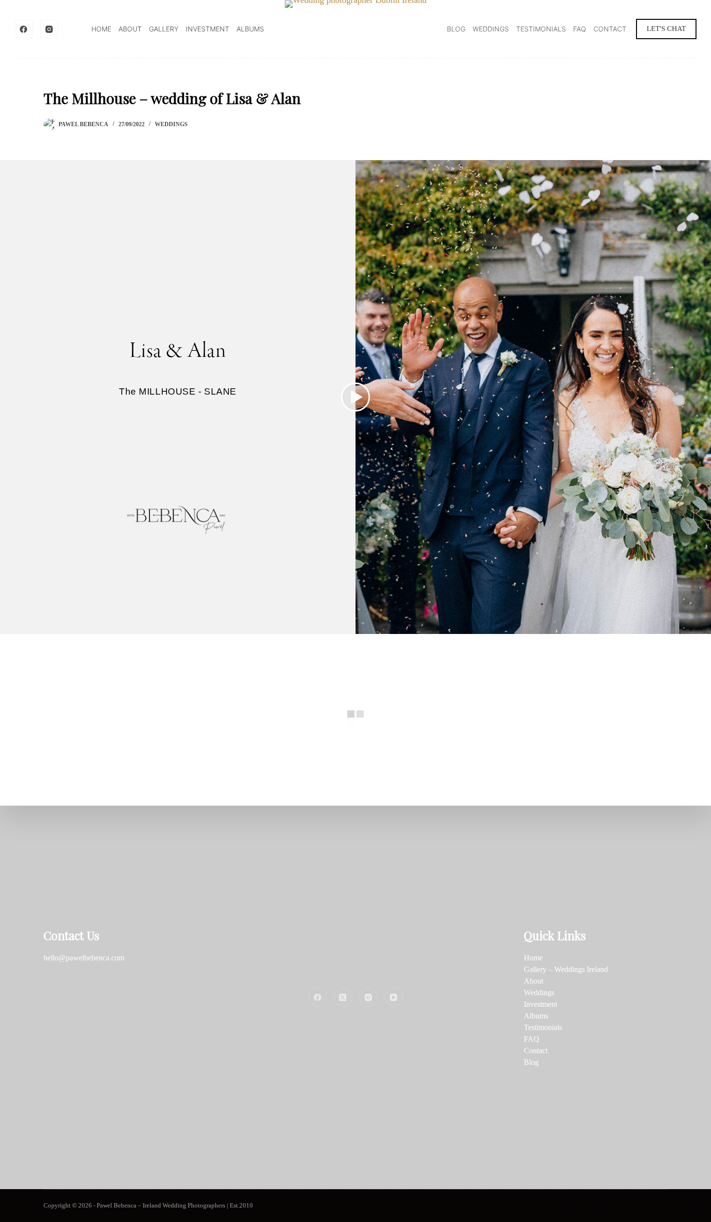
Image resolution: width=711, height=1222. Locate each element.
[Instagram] (49, 29)
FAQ (579, 29)
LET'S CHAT (666, 28)
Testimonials (541, 29)
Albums (250, 29)
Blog (456, 29)
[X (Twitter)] (343, 997)
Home (101, 29)
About (130, 29)
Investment (207, 29)
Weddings (491, 29)
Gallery (163, 29)
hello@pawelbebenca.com (84, 958)
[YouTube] (394, 997)
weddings (171, 124)
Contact (609, 29)
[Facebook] (24, 29)
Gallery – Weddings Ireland (566, 969)
